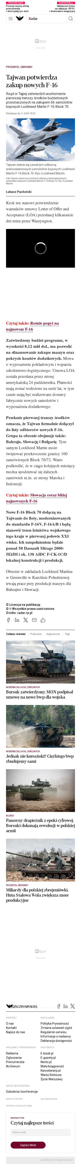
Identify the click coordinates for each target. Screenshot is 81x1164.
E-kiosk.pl (47, 1053)
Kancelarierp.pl (51, 1070)
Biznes (10, 816)
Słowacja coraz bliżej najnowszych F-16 (36, 498)
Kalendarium (49, 1099)
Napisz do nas (15, 1032)
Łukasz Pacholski (19, 192)
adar (33, 19)
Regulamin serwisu (54, 1032)
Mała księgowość (52, 1066)
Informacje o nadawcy (56, 1036)
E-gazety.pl (48, 1057)
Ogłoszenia (14, 1057)
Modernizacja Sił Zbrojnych (23, 687)
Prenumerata (15, 1062)
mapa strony (14, 1099)
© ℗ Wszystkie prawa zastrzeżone (30, 608)
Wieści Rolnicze (51, 1075)
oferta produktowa (19, 1106)
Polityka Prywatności (55, 1023)
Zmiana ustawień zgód (56, 1028)
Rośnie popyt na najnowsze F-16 (32, 326)
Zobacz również (15, 634)
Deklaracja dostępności (56, 1040)
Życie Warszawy (52, 1079)
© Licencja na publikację (23, 604)
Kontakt (11, 1028)
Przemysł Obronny (19, 67)
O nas (10, 1023)
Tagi (67, 634)
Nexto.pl (46, 1062)
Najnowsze (53, 634)
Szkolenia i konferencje (22, 1091)
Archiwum (13, 1066)
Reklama (12, 1053)
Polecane (36, 634)
